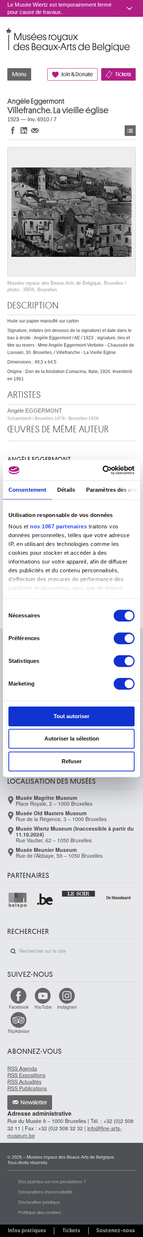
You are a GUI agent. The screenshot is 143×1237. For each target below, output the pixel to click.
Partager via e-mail (34, 130)
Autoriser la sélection (71, 738)
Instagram (67, 1007)
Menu (19, 74)
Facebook (19, 1007)
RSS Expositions (26, 1075)
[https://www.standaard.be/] (119, 897)
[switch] (124, 638)
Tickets (123, 74)
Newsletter (34, 1102)
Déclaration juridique (39, 1202)
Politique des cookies (39, 1212)
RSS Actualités (24, 1081)
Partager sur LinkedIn (23, 130)
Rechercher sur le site (13, 951)
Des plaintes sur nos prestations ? (52, 1181)
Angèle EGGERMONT (53, 414)
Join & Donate (77, 74)
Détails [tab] (66, 490)
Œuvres (130, 130)
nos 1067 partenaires (58, 526)
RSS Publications (27, 1088)
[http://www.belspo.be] (18, 900)
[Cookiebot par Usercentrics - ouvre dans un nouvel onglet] (103, 470)
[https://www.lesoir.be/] (79, 893)
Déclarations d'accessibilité (45, 1191)
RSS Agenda (22, 1068)
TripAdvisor (18, 1031)
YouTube (43, 1007)
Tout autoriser (71, 716)
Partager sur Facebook (12, 130)
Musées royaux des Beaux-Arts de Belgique (8, 32)
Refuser (72, 761)
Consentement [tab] (27, 490)
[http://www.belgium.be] (45, 900)
